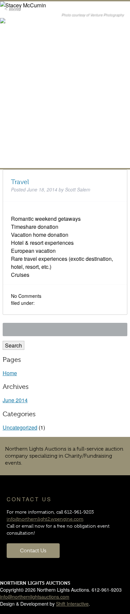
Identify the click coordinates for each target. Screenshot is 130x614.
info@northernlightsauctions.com (34, 596)
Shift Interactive (72, 603)
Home (10, 373)
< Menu (11, 8)
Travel (20, 182)
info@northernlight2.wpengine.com (45, 519)
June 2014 (15, 400)
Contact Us (33, 551)
